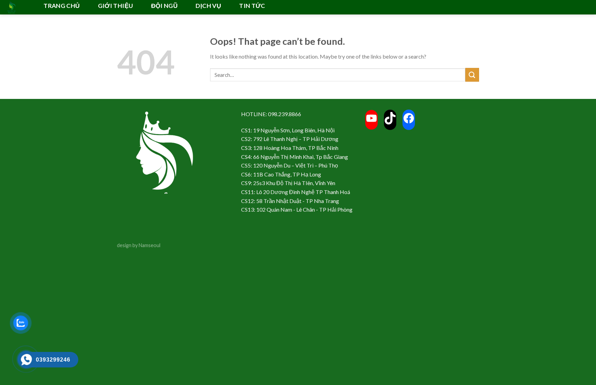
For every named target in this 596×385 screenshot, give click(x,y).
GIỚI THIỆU (115, 6)
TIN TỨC (252, 6)
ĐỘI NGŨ (164, 6)
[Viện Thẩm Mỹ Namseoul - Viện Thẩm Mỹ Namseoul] (17, 7)
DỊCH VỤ (208, 6)
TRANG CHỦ (61, 6)
